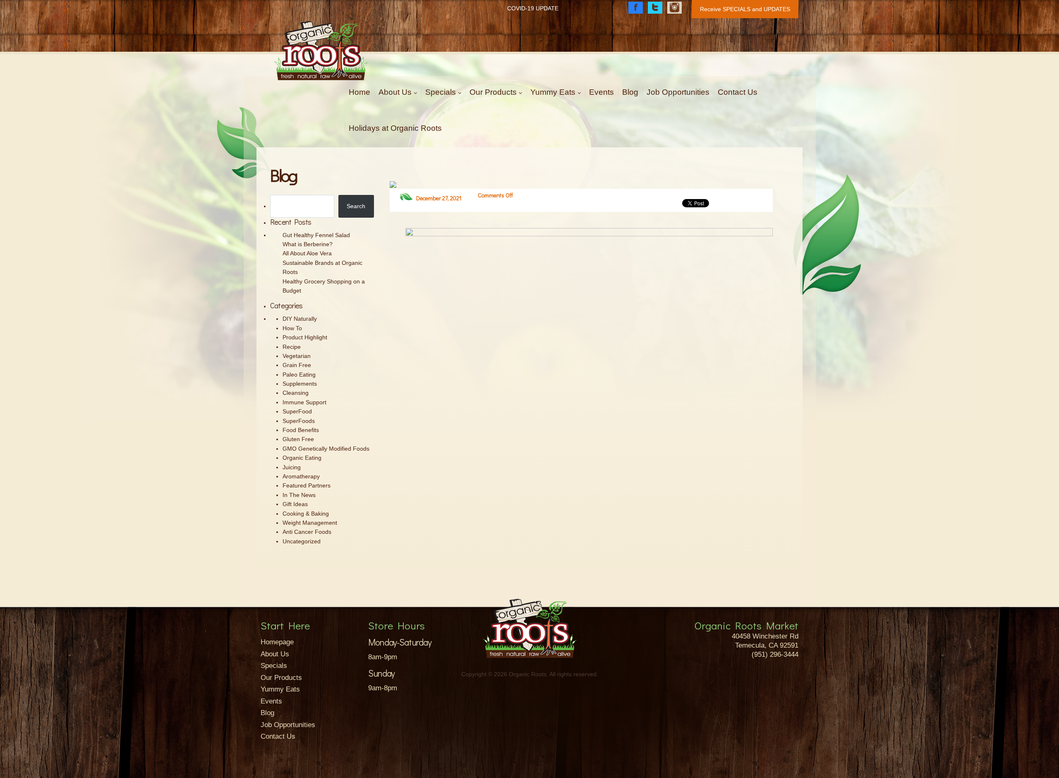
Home (359, 92)
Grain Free (297, 365)
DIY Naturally (300, 318)
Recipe (292, 346)
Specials (440, 92)
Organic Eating (302, 457)
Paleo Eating (299, 374)
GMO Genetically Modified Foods (326, 448)
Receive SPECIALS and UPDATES (745, 9)
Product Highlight (305, 337)
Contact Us (737, 92)
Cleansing (296, 392)
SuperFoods (299, 421)
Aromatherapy (301, 476)
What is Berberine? (308, 244)
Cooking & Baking (306, 513)
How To (292, 328)
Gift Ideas (295, 504)
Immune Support (304, 402)
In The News (299, 495)
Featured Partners (307, 485)
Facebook (635, 8)
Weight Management (310, 522)
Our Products (493, 92)
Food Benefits (301, 430)
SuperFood (297, 411)
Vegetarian (297, 356)
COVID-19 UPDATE (532, 8)
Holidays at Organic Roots (395, 128)
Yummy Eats (552, 92)
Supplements (300, 383)
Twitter (655, 8)
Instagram (674, 8)
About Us (395, 92)
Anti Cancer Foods (307, 531)
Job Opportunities (678, 92)
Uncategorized (302, 541)
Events (601, 92)
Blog (630, 92)
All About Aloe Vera (307, 253)
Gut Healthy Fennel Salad (316, 235)
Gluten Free (298, 439)
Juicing (292, 467)
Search (356, 206)
